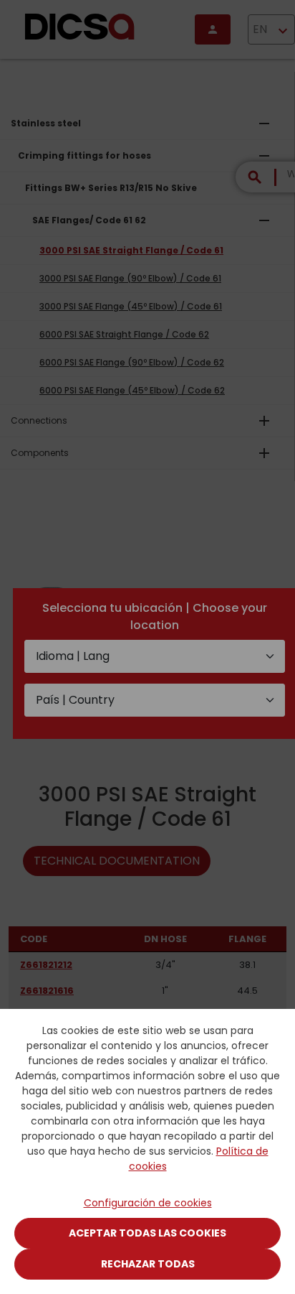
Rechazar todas (148, 1264)
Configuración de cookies (148, 1203)
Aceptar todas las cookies (147, 1233)
